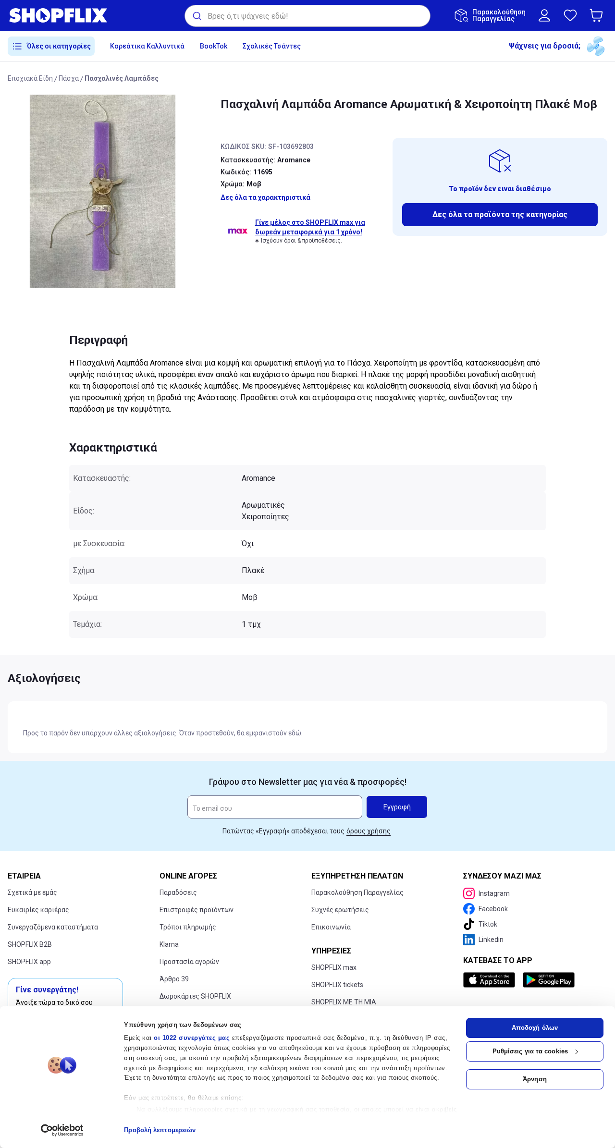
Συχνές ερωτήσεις (340, 910)
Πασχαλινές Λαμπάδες (122, 78)
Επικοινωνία (331, 927)
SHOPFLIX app (29, 961)
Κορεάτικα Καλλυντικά (147, 46)
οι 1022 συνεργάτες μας (192, 1037)
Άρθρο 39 (174, 979)
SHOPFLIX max (334, 967)
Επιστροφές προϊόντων (197, 910)
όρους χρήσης (368, 831)
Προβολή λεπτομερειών (160, 1130)
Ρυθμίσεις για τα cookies (530, 1051)
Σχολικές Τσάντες (272, 46)
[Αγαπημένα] (570, 15)
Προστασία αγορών (189, 961)
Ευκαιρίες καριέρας (38, 910)
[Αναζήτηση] (196, 15)
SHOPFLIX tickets (337, 985)
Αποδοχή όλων (535, 1027)
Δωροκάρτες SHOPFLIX (195, 996)
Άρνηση (535, 1079)
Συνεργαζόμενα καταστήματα (53, 927)
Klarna (169, 944)
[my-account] (544, 15)
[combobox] (307, 16)
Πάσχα (69, 78)
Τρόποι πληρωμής (188, 927)
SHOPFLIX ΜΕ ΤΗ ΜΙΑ (343, 1002)
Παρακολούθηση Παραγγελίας (357, 892)
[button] (598, 15)
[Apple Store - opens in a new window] (491, 979)
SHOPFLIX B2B (30, 944)
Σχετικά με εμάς (32, 892)
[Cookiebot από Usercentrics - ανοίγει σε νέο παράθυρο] (62, 1130)
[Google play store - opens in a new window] (548, 979)
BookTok (213, 46)
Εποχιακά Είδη (30, 78)
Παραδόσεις (178, 892)
